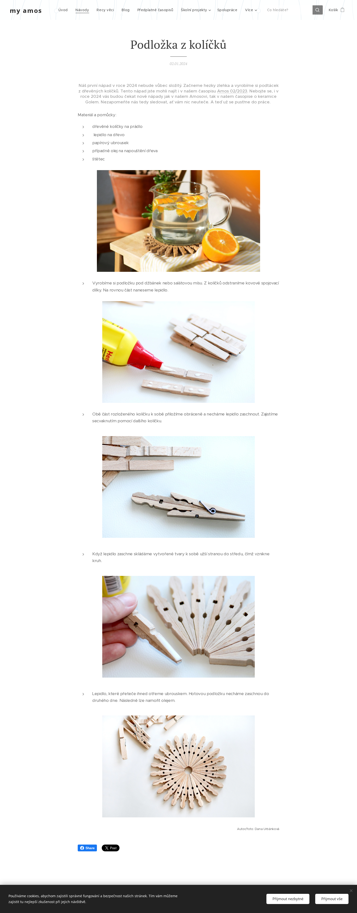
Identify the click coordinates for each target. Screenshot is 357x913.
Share (89, 848)
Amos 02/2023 (232, 91)
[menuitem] (64, 10)
